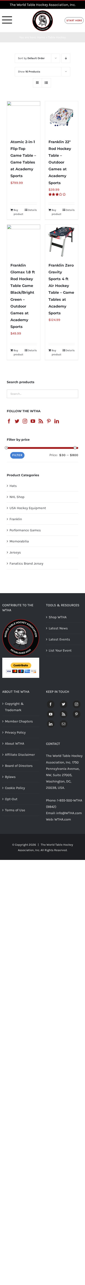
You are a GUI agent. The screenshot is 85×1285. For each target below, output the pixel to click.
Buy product (18, 212)
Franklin (16, 519)
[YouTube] (33, 421)
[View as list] (46, 82)
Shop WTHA (58, 617)
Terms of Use (15, 810)
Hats (13, 486)
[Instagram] (25, 421)
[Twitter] (17, 421)
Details (32, 210)
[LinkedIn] (56, 421)
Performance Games (25, 530)
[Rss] (41, 421)
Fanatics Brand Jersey (26, 563)
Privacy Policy (15, 732)
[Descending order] (65, 58)
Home (41, 37)
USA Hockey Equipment (28, 508)
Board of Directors (19, 766)
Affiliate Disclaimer (20, 755)
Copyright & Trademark (14, 707)
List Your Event (60, 650)
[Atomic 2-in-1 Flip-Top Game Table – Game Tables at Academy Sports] (23, 117)
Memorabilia (19, 541)
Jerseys (15, 552)
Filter (17, 455)
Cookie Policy (15, 788)
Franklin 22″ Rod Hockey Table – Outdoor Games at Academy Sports (60, 162)
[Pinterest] (48, 421)
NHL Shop (17, 497)
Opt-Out (11, 799)
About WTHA (14, 743)
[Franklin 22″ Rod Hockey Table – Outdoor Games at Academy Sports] (61, 117)
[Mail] (63, 724)
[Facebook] (9, 421)
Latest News (58, 628)
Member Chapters (19, 721)
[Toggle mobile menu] (7, 20)
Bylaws (10, 777)
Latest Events (59, 639)
